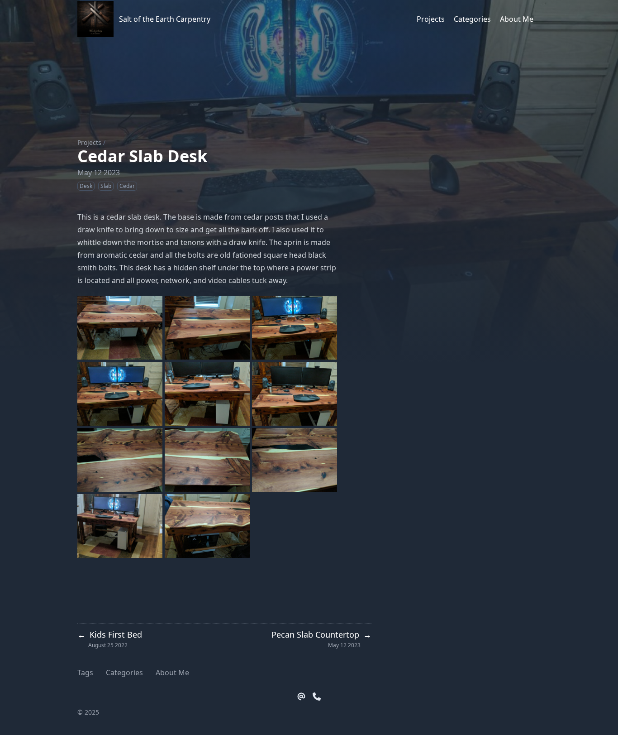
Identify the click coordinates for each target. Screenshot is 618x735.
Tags (85, 672)
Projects (89, 142)
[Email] (301, 696)
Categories (124, 672)
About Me (172, 672)
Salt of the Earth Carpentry (164, 19)
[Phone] (317, 696)
